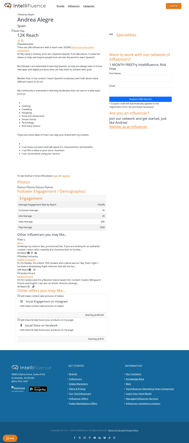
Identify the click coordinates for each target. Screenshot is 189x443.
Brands (73, 374)
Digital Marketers (78, 383)
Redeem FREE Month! (140, 99)
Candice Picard (25, 276)
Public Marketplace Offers (83, 403)
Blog (128, 383)
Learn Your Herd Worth (139, 393)
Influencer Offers (78, 398)
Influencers (75, 379)
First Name (115, 73)
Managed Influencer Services (142, 398)
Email (112, 85)
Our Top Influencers (80, 393)
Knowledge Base (135, 379)
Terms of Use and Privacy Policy (123, 430)
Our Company (133, 374)
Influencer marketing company (143, 403)
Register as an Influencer (128, 127)
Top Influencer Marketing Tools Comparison (150, 388)
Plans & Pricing (77, 388)
